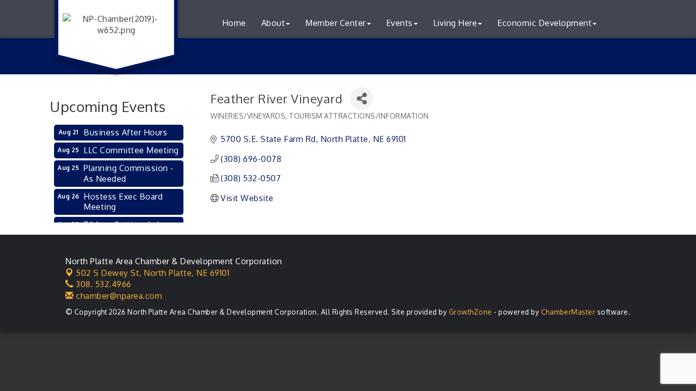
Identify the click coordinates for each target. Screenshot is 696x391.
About (273, 23)
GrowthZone (470, 312)
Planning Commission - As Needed (129, 173)
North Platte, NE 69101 (152, 273)
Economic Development (544, 23)
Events (399, 23)
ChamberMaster (568, 312)
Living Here (455, 23)
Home (234, 23)
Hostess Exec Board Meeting (123, 201)
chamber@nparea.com (118, 296)
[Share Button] (361, 98)
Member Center (335, 23)
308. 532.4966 (102, 284)
